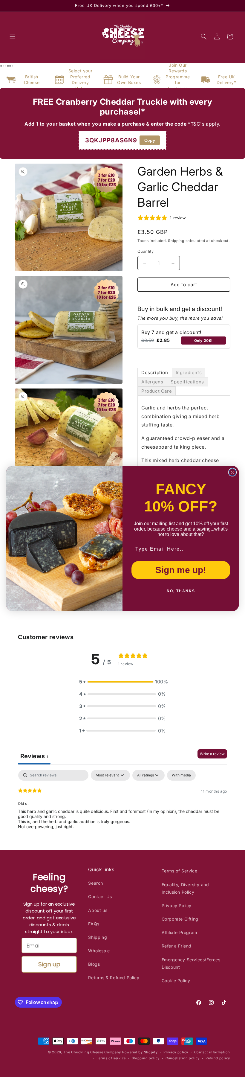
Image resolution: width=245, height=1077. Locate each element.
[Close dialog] (232, 472)
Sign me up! (180, 570)
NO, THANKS (181, 591)
